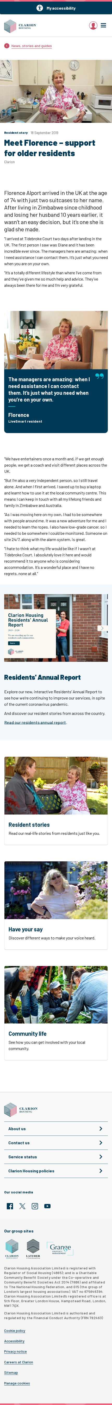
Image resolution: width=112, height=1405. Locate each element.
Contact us (19, 1142)
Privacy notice (15, 1351)
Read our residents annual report (35, 722)
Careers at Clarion (18, 1362)
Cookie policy (14, 1330)
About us (17, 1128)
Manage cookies (17, 1383)
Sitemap (11, 1372)
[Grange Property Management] (60, 1249)
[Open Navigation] (103, 25)
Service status (22, 1156)
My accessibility (61, 7)
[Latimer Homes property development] (33, 1248)
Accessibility (14, 1341)
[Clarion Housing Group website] (12, 1248)
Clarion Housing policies (31, 1170)
